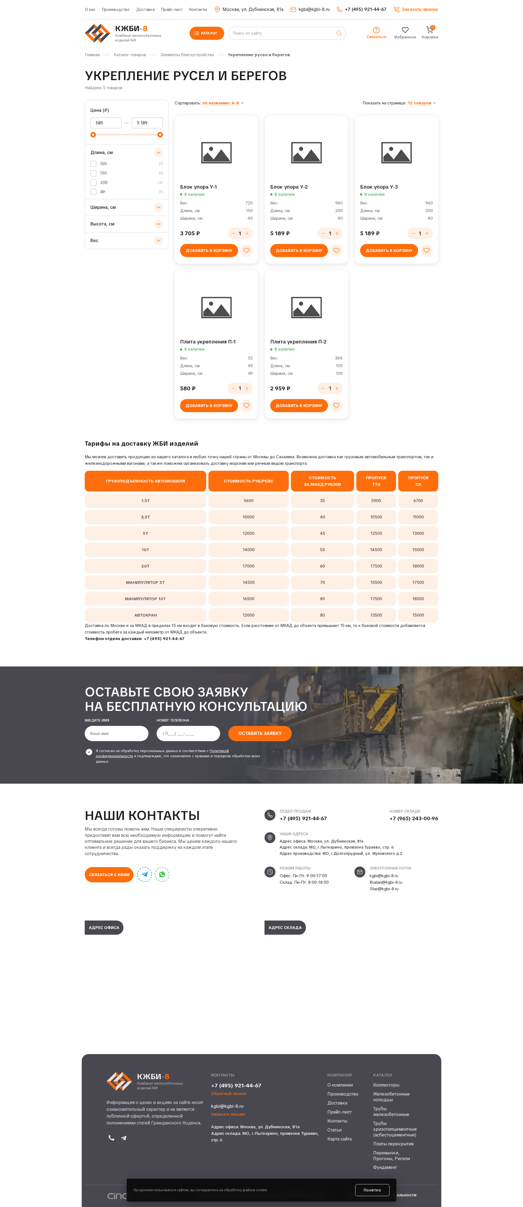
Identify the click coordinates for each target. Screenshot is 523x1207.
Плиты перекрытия (393, 1144)
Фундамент (385, 1167)
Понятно (372, 1190)
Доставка (145, 9)
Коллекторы (386, 1085)
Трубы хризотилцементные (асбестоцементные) (394, 1129)
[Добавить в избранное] (246, 250)
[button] (416, 9)
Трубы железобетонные (391, 1111)
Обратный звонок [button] (229, 1093)
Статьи (334, 1130)
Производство (116, 9)
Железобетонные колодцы (391, 1097)
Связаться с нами (109, 874)
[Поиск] (339, 33)
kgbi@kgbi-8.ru (384, 876)
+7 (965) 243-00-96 (414, 818)
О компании (340, 1085)
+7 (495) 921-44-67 (164, 638)
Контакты (198, 9)
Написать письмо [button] (228, 1114)
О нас (90, 9)
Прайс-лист (172, 9)
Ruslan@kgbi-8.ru (386, 882)
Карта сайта (339, 1139)
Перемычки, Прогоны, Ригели (391, 1155)
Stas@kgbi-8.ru (384, 889)
